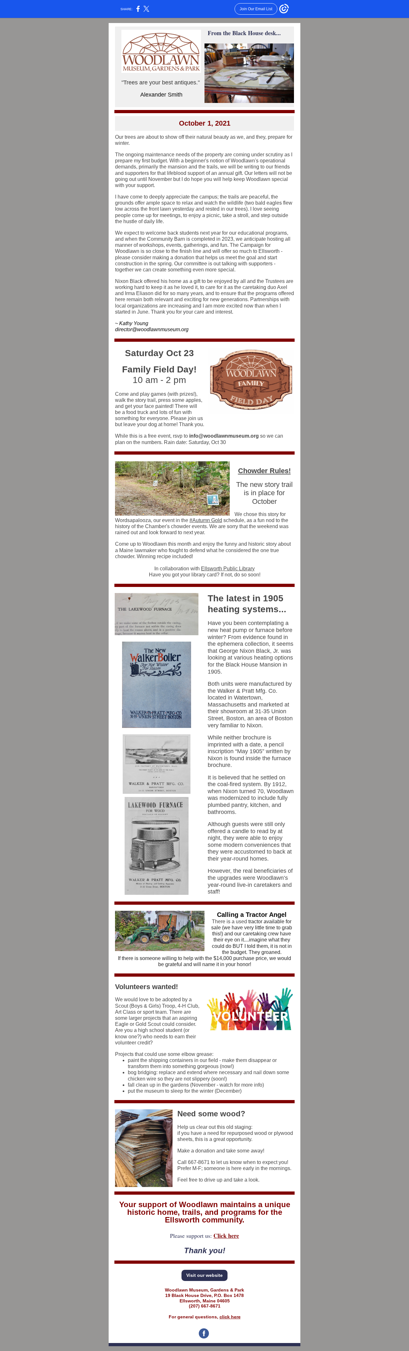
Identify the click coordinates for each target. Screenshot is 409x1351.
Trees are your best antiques (159, 82)
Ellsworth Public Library (228, 568)
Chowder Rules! (264, 471)
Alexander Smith (161, 94)
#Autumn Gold (205, 520)
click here (230, 1316)
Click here (226, 1235)
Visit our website (204, 1275)
